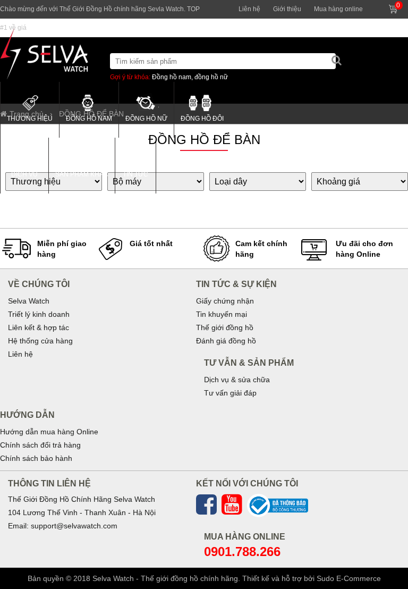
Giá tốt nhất (151, 243)
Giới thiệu (287, 9)
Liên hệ (249, 9)
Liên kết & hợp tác (38, 327)
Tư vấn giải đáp (230, 393)
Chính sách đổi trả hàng (40, 445)
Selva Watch (28, 301)
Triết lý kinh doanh (39, 314)
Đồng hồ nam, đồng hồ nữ (190, 77)
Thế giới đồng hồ (224, 327)
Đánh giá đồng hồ (226, 340)
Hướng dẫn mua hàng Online (49, 431)
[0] (404, 5)
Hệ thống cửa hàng (40, 340)
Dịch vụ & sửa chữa (237, 379)
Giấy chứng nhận (225, 301)
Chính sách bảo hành (36, 458)
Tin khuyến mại (221, 314)
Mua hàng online (338, 9)
